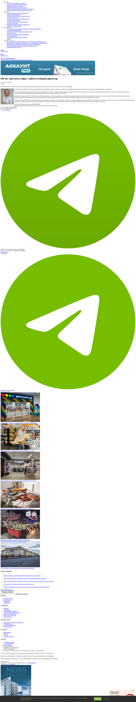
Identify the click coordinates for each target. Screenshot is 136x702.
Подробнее (117, 695)
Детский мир (7, 110)
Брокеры (6, 608)
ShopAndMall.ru (32, 662)
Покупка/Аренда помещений (20, 9)
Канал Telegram (8, 645)
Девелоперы (7, 609)
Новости (17, 14)
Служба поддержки (9, 642)
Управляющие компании (10, 611)
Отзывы (14, 47)
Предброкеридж (23, 44)
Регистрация (4, 51)
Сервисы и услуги (5, 619)
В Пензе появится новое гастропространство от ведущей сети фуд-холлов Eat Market (26, 587)
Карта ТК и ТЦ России (10, 615)
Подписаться (4, 252)
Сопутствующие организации (12, 612)
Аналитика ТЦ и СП (19, 10)
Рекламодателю (22, 46)
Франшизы (15, 6)
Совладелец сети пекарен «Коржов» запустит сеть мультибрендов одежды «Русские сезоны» (29, 581)
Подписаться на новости (22, 594)
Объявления (7, 602)
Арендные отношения (10, 625)
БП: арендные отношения (26, 41)
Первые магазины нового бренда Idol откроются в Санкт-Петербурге (22, 575)
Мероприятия (18, 25)
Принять (98, 698)
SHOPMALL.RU (6, 589)
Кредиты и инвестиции (10, 614)
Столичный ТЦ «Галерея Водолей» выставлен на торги (19, 584)
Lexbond (12, 664)
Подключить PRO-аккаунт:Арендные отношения (7, 592)
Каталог (3, 595)
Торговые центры (17, 4)
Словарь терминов (9, 636)
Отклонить (107, 698)
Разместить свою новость (7, 390)
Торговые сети (16, 3)
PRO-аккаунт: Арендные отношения (27, 43)
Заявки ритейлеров (16, 7)
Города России (8, 617)
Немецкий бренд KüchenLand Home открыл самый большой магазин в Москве (25, 578)
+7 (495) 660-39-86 (9, 643)
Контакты (3, 639)
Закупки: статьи (17, 22)
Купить (112, 695)
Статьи (18, 19)
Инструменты (4, 605)
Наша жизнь (4, 629)
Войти (2, 50)
